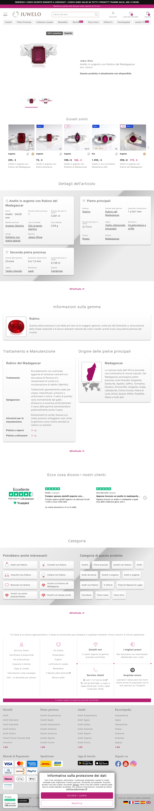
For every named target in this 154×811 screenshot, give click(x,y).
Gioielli (8, 22)
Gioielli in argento (110, 575)
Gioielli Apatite (47, 738)
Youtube (126, 764)
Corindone (86, 595)
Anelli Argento (85, 738)
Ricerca (96, 14)
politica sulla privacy (75, 789)
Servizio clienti (95, 675)
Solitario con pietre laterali (12, 239)
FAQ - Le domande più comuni (21, 677)
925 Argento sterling (35, 227)
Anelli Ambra (84, 724)
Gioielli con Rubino (122, 565)
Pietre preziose (101, 565)
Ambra (118, 729)
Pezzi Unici (93, 22)
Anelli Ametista (85, 729)
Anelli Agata (84, 720)
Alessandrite (121, 724)
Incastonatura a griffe (137, 226)
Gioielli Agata (47, 720)
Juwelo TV (141, 22)
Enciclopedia (124, 22)
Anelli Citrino (84, 742)
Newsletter (58, 668)
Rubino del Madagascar (112, 213)
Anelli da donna (89, 575)
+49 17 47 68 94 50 (95, 680)
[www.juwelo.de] (125, 802)
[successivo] (147, 147)
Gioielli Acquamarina (50, 715)
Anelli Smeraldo (10, 724)
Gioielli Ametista (48, 729)
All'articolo (75, 289)
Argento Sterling (14, 226)
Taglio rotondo (13, 271)
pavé (31, 271)
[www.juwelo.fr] (131, 802)
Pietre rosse (102, 595)
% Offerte (108, 585)
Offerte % (108, 22)
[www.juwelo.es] (142, 802)
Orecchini (7, 742)
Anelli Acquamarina (87, 715)
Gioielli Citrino (47, 742)
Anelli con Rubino (90, 585)
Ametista (119, 738)
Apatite (118, 742)
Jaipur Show (35, 237)
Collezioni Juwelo (44, 22)
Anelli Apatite (84, 733)
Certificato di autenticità (21, 655)
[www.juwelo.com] (148, 802)
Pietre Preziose (24, 22)
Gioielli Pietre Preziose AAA (16, 738)
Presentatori (58, 655)
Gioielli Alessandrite (50, 724)
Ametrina (119, 733)
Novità (78, 22)
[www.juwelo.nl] (137, 802)
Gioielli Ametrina (48, 733)
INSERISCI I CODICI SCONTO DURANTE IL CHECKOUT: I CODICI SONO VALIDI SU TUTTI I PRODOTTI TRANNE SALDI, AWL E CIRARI (77, 2)
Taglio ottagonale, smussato (115, 226)
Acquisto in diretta (21, 664)
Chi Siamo (58, 650)
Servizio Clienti (21, 650)
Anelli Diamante (10, 720)
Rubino (86, 212)
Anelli (139, 565)
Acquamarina (121, 715)
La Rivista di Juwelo (58, 664)
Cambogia (57, 271)
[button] (5, 14)
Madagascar (112, 239)
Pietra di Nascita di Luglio (130, 585)
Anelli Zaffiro (9, 733)
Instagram (133, 764)
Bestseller (63, 22)
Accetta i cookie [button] (77, 795)
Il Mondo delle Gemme (57, 673)
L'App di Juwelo (21, 668)
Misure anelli (58, 677)
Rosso (86, 239)
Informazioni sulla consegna (21, 673)
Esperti (58, 659)
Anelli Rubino (9, 729)
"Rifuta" (76, 784)
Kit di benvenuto (21, 659)
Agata (118, 720)
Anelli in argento (131, 575)
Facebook (118, 764)
